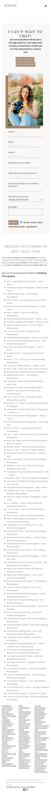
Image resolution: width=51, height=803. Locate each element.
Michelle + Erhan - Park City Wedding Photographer (28, 478)
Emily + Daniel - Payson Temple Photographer (25, 515)
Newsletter (31, 787)
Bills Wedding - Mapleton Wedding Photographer (27, 372)
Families (17, 260)
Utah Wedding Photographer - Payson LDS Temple (27, 337)
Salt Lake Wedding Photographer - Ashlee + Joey (27, 319)
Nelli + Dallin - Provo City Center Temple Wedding (27, 369)
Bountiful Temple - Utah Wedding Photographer (26, 447)
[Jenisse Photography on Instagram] (27, 790)
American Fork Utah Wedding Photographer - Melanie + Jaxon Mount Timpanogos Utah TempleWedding (25, 390)
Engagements (7, 260)
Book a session (25, 64)
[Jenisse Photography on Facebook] (24, 790)
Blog (6, 263)
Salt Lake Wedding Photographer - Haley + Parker (27, 487)
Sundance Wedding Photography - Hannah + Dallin (28, 322)
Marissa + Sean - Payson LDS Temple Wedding (26, 450)
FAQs (23, 787)
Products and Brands (33, 260)
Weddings (41, 258)
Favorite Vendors (13, 787)
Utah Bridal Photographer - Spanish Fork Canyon (26, 693)
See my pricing (25, 59)
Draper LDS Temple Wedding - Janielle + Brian (26, 366)
